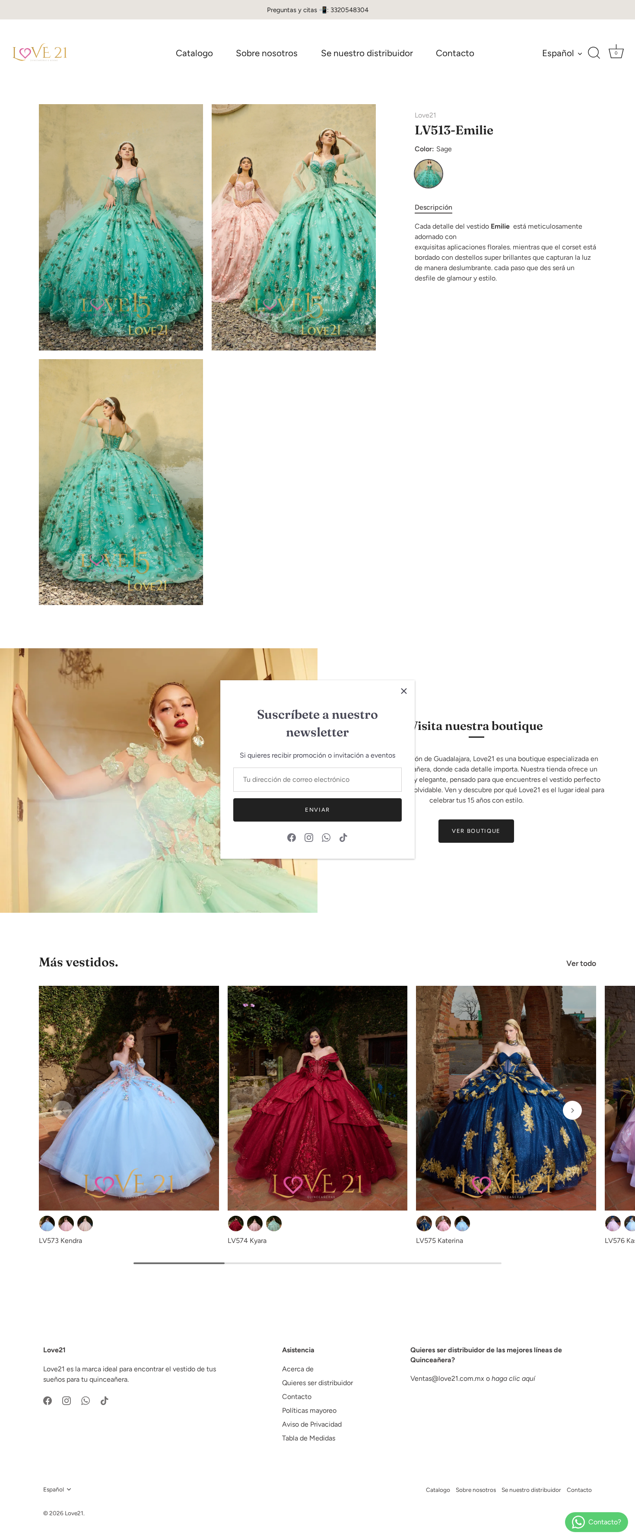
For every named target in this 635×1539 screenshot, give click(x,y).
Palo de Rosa (255, 1223)
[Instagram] (309, 837)
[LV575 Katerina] (506, 1098)
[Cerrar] (403, 691)
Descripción (433, 207)
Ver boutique (476, 831)
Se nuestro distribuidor (367, 53)
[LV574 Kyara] (318, 1098)
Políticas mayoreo (309, 1410)
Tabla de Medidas (308, 1438)
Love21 (425, 115)
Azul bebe (47, 1223)
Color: (433, 149)
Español (558, 53)
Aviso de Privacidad (312, 1424)
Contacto (455, 53)
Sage (428, 174)
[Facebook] (291, 837)
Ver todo (581, 963)
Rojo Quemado (236, 1223)
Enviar (317, 809)
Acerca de (298, 1369)
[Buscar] (593, 53)
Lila (613, 1223)
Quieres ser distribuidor (317, 1383)
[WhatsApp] (326, 837)
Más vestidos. (78, 961)
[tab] (438, 207)
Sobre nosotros (267, 53)
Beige (85, 1223)
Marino (424, 1223)
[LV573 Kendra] (129, 1098)
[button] (62, 1110)
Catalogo (194, 53)
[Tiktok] (343, 837)
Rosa (66, 1223)
